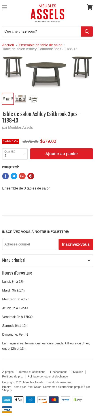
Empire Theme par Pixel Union (21, 386)
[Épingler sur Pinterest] (30, 176)
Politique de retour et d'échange (48, 376)
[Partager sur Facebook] (5, 176)
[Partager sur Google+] (22, 176)
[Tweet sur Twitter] (14, 176)
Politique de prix (12, 376)
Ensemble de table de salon (41, 45)
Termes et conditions (32, 372)
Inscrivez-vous (76, 244)
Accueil (8, 45)
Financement (58, 372)
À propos (8, 372)
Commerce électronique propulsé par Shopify (46, 388)
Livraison (77, 372)
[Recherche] (87, 31)
